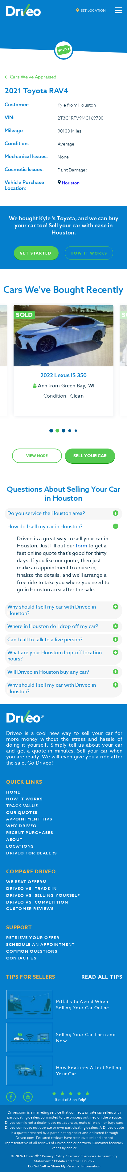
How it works (24, 799)
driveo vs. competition (37, 902)
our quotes (22, 813)
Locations (20, 846)
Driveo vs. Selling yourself (43, 895)
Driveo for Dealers (31, 853)
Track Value (22, 806)
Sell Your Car (90, 456)
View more (37, 455)
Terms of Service (81, 1156)
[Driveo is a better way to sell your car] (23, 10)
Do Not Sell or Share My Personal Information (64, 1166)
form (82, 546)
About (14, 839)
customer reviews (30, 909)
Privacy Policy (53, 1156)
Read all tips (101, 977)
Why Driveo (21, 826)
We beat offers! (26, 882)
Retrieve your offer (32, 938)
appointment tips (29, 819)
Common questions (32, 951)
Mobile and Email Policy (73, 1161)
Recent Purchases (29, 833)
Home (13, 792)
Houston (70, 183)
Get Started (35, 253)
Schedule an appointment (40, 944)
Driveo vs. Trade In (31, 889)
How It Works (89, 253)
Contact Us (21, 958)
